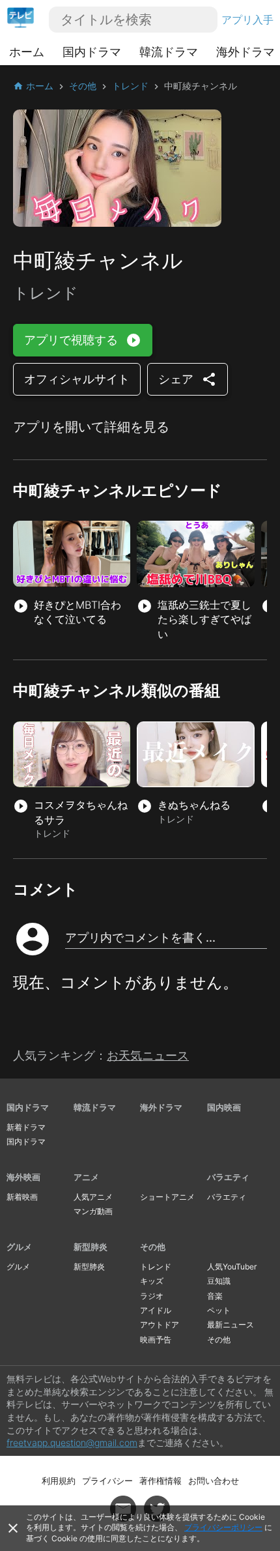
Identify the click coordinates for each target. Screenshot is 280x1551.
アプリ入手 (247, 19)
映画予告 (155, 1339)
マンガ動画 (93, 1211)
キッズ (151, 1281)
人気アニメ (93, 1197)
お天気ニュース (148, 1055)
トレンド (155, 1266)
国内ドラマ (92, 52)
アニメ (86, 1177)
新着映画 (22, 1197)
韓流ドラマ (168, 52)
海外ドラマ (245, 52)
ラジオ (151, 1296)
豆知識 (219, 1281)
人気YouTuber (232, 1266)
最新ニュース (230, 1324)
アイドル (155, 1310)
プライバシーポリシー (223, 1527)
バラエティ (228, 1177)
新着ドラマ (26, 1127)
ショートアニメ (167, 1197)
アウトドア (159, 1324)
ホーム (26, 52)
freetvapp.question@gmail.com (72, 1442)
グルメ (19, 1246)
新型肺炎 (90, 1246)
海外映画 (23, 1177)
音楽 (215, 1296)
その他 (152, 1246)
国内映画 (224, 1107)
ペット (219, 1310)
